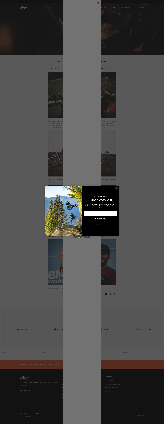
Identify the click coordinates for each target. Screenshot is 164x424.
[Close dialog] (116, 188)
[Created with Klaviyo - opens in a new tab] (82, 237)
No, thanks (100, 224)
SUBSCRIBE (100, 218)
